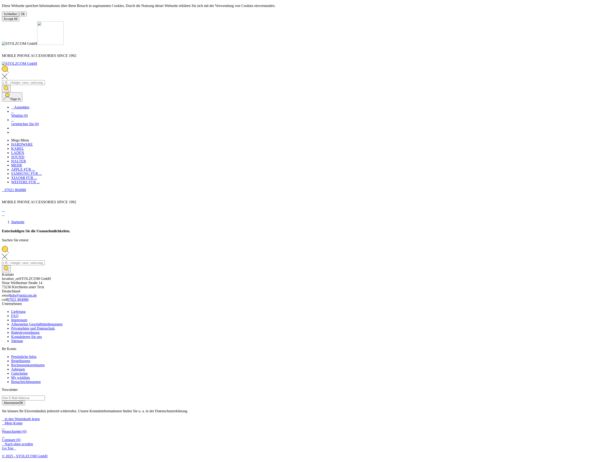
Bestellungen (20, 361)
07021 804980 (18, 299)
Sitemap (17, 341)
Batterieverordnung (25, 332)
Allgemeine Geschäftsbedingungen (37, 324)
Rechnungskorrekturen (28, 365)
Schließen (10, 14)
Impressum (19, 320)
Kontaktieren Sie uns (26, 337)
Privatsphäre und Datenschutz (33, 328)
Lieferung (18, 312)
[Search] (6, 88)
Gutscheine (19, 373)
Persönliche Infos (23, 357)
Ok (23, 14)
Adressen (18, 369)
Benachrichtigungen (26, 382)
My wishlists (20, 378)
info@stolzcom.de (23, 295)
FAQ (15, 316)
